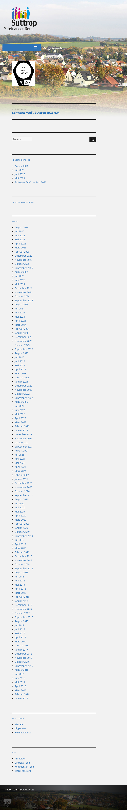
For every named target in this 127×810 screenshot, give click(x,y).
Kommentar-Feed (24, 766)
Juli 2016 (19, 674)
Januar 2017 (21, 649)
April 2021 (20, 466)
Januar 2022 (21, 430)
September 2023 (24, 349)
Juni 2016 (20, 678)
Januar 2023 (21, 381)
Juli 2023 (19, 357)
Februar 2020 (22, 523)
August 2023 (21, 353)
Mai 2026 (20, 178)
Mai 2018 (20, 584)
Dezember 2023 (23, 336)
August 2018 (21, 572)
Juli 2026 (19, 170)
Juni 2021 (20, 458)
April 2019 (20, 544)
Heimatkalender (23, 732)
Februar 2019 (22, 552)
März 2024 (20, 324)
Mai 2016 (20, 682)
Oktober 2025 (22, 263)
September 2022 (24, 397)
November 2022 (23, 389)
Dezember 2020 (23, 483)
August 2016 (21, 669)
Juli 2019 (19, 539)
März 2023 (20, 373)
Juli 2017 (19, 625)
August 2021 (21, 450)
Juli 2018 (19, 576)
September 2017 (24, 617)
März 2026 (20, 247)
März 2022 (20, 422)
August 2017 (21, 621)
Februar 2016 (22, 694)
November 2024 (23, 292)
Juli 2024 (19, 308)
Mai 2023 (20, 365)
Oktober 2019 (22, 531)
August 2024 (21, 304)
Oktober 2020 (22, 491)
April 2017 (20, 637)
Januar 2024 (21, 332)
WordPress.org (23, 770)
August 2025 (21, 271)
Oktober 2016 (22, 661)
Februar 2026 (22, 251)
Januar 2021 (21, 479)
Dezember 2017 (23, 604)
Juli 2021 (19, 454)
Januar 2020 (21, 527)
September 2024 (24, 300)
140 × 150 (26, 90)
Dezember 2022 (23, 385)
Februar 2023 (22, 377)
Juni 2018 (20, 580)
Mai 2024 (20, 316)
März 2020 (20, 519)
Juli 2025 (19, 276)
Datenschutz (27, 789)
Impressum (11, 789)
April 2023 (20, 369)
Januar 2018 (21, 600)
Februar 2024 (22, 328)
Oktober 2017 (22, 613)
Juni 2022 (20, 410)
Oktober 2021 (22, 442)
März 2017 (20, 641)
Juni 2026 (20, 174)
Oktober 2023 (22, 345)
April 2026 (20, 243)
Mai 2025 (20, 284)
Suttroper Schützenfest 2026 (30, 182)
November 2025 (23, 259)
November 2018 (23, 560)
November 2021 (23, 438)
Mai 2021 (20, 462)
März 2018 (20, 592)
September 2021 (24, 446)
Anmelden (20, 758)
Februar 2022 (22, 426)
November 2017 (23, 609)
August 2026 (21, 166)
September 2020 (24, 495)
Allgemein (20, 728)
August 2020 (21, 499)
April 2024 (20, 320)
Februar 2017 (22, 645)
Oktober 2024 (22, 296)
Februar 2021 (22, 475)
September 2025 (24, 268)
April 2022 (20, 418)
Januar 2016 (21, 698)
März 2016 (20, 690)
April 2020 (20, 515)
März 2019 (20, 548)
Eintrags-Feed (22, 762)
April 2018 (20, 588)
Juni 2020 (20, 507)
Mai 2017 (20, 633)
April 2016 (20, 686)
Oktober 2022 (22, 393)
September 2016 (24, 665)
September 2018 (24, 568)
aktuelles (20, 724)
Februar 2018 (22, 596)
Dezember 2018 (23, 556)
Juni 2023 (20, 361)
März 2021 (20, 471)
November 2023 (23, 341)
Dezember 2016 (23, 653)
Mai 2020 (20, 511)
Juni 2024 (20, 312)
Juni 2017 (20, 629)
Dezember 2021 (23, 434)
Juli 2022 (19, 406)
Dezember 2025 (23, 255)
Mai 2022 (20, 414)
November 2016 (23, 657)
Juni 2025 (20, 280)
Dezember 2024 (23, 288)
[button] (7, 802)
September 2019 (24, 536)
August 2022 (21, 401)
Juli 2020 (19, 503)
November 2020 (23, 487)
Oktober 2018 (22, 564)
